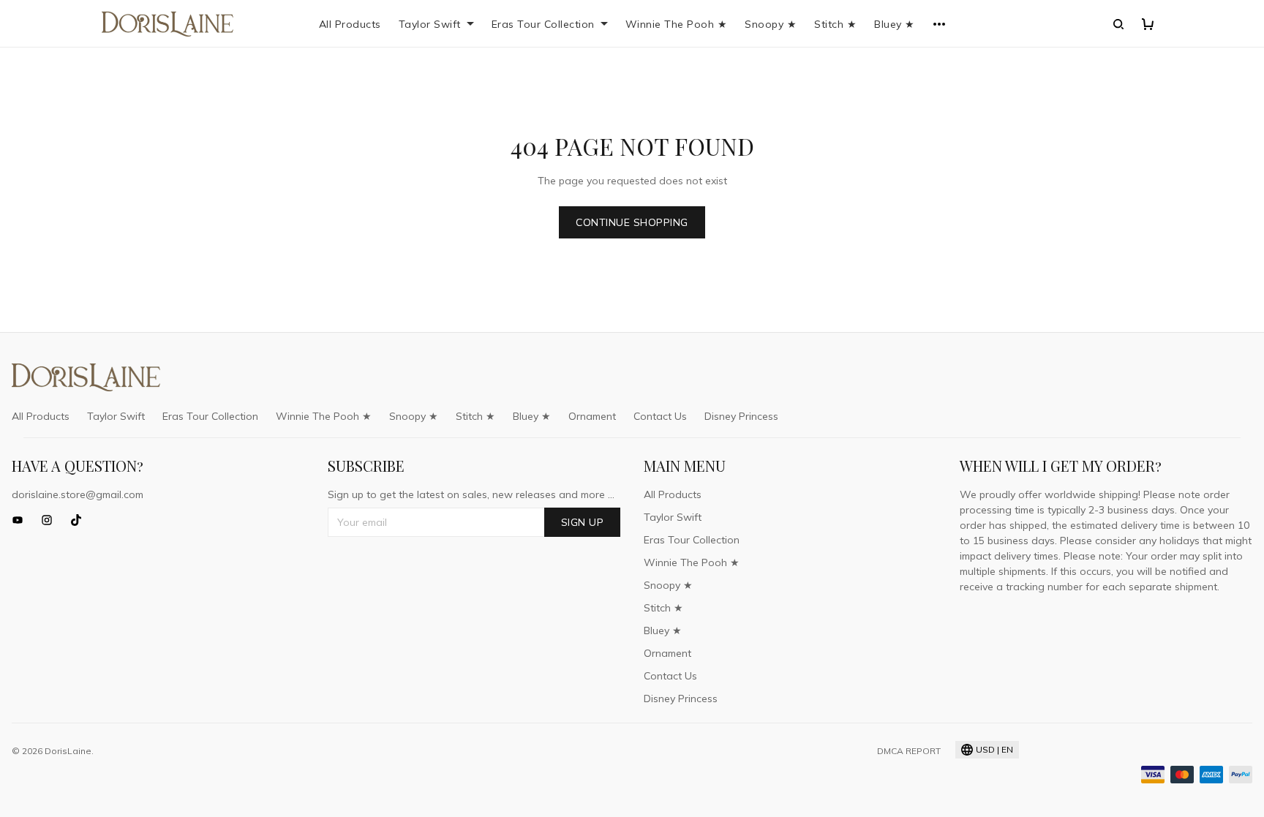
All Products (350, 24)
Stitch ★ (835, 24)
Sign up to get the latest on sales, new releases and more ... (471, 494)
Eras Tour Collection (543, 24)
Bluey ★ (894, 24)
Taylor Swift (430, 24)
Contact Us (660, 416)
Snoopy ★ (771, 24)
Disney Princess (741, 416)
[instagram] (51, 520)
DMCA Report (909, 750)
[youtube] (22, 520)
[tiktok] (80, 520)
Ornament (592, 416)
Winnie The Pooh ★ (676, 24)
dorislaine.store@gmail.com (77, 494)
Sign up (582, 522)
